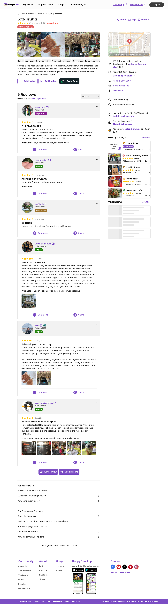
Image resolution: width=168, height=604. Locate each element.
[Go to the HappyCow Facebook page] (113, 567)
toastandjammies (38, 98)
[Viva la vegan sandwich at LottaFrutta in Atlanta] (29, 378)
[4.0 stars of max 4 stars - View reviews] (22, 23)
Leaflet (112, 54)
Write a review (128, 146)
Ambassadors (24, 570)
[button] (129, 42)
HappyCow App (82, 561)
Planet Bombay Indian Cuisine (141, 155)
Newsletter (23, 584)
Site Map (43, 579)
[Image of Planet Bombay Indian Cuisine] (114, 158)
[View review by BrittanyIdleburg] (27, 247)
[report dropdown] (97, 106)
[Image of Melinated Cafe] (115, 193)
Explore (26, 4)
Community (77, 4)
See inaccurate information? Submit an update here (42, 521)
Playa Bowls (132, 178)
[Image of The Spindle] (115, 146)
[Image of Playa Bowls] (115, 181)
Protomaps (120, 54)
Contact (43, 570)
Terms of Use (39, 601)
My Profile (22, 566)
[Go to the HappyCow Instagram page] (136, 567)
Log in (157, 4)
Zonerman (40, 107)
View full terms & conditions (30, 536)
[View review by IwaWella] (27, 207)
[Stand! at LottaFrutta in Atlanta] (44, 378)
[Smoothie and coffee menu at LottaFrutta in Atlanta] (44, 448)
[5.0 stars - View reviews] (128, 193)
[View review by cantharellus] (27, 163)
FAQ (41, 566)
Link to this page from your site (32, 526)
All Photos (90, 54)
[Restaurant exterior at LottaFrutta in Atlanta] (29, 301)
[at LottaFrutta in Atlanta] (59, 448)
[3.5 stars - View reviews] (128, 181)
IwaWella (39, 204)
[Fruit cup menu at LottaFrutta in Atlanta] (29, 448)
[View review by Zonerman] (27, 110)
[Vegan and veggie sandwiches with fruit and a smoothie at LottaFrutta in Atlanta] (74, 448)
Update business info (123, 116)
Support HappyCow (72, 601)
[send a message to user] (47, 107)
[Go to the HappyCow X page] (124, 567)
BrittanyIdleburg (43, 243)
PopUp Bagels (133, 167)
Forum (21, 579)
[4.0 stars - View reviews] (128, 170)
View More (146, 137)
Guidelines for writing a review (31, 495)
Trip (134, 19)
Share (123, 19)
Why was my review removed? (32, 490)
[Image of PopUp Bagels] (115, 170)
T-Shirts (60, 566)
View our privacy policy (28, 501)
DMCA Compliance (54, 601)
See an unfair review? (27, 531)
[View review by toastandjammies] (27, 406)
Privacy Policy (25, 601)
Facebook (118, 90)
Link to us (43, 575)
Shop (61, 4)
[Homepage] (11, 4)
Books (59, 570)
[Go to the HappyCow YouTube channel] (118, 567)
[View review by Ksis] (27, 329)
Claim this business (26, 516)
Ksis (37, 325)
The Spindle (132, 143)
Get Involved (24, 588)
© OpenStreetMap (132, 54)
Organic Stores (45, 4)
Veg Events (23, 575)
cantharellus (41, 160)
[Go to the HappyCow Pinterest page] (130, 567)
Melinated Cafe (134, 190)
